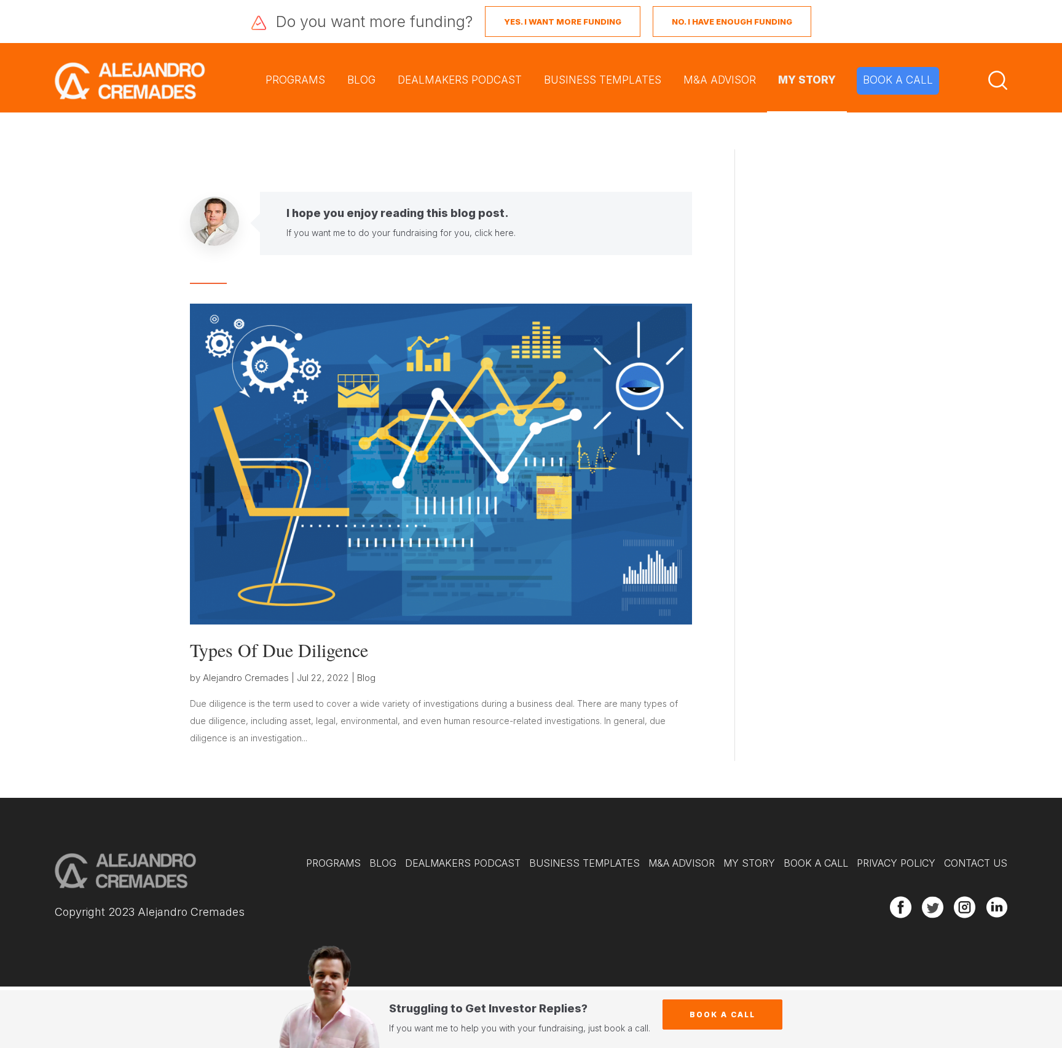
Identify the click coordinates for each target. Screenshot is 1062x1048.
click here (494, 232)
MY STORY (807, 80)
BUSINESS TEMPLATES (602, 80)
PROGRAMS (295, 80)
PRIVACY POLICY (896, 863)
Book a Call (722, 1014)
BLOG (361, 80)
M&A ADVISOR (719, 80)
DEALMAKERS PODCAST (460, 80)
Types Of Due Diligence (279, 649)
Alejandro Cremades (246, 678)
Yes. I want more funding (562, 21)
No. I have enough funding (732, 21)
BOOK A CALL (898, 80)
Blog (366, 678)
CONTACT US (975, 863)
